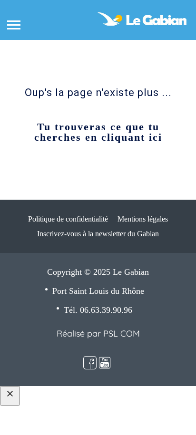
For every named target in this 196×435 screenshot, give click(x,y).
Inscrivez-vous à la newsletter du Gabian (98, 234)
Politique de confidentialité (68, 219)
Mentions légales (143, 219)
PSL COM (121, 333)
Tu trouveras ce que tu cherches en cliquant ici (98, 132)
